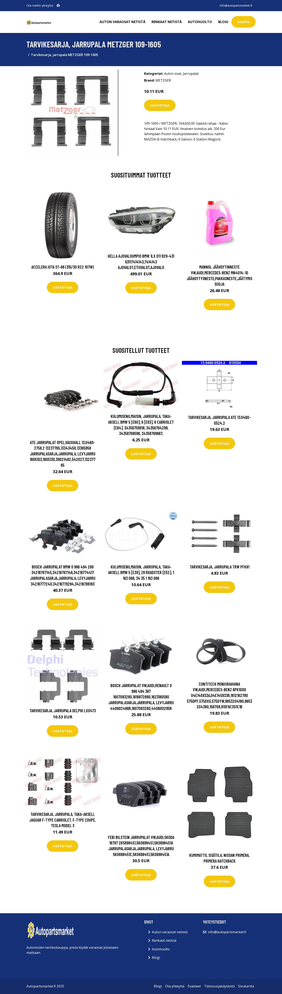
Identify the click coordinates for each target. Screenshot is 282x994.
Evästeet (194, 986)
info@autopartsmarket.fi (236, 5)
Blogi (223, 22)
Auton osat (172, 73)
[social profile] (58, 5)
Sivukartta (246, 986)
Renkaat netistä (167, 22)
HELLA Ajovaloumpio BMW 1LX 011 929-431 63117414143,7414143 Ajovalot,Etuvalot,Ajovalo (141, 261)
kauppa (243, 22)
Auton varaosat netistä (122, 22)
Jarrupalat (191, 73)
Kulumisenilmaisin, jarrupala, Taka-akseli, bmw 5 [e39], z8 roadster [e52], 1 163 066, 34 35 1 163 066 (141, 572)
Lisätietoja (159, 105)
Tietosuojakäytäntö (219, 986)
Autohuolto (200, 22)
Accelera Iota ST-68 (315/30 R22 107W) (62, 266)
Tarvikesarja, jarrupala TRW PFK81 (219, 566)
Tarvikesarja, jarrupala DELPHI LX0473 (63, 710)
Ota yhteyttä (174, 986)
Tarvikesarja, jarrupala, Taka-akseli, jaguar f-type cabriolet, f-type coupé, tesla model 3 (62, 820)
